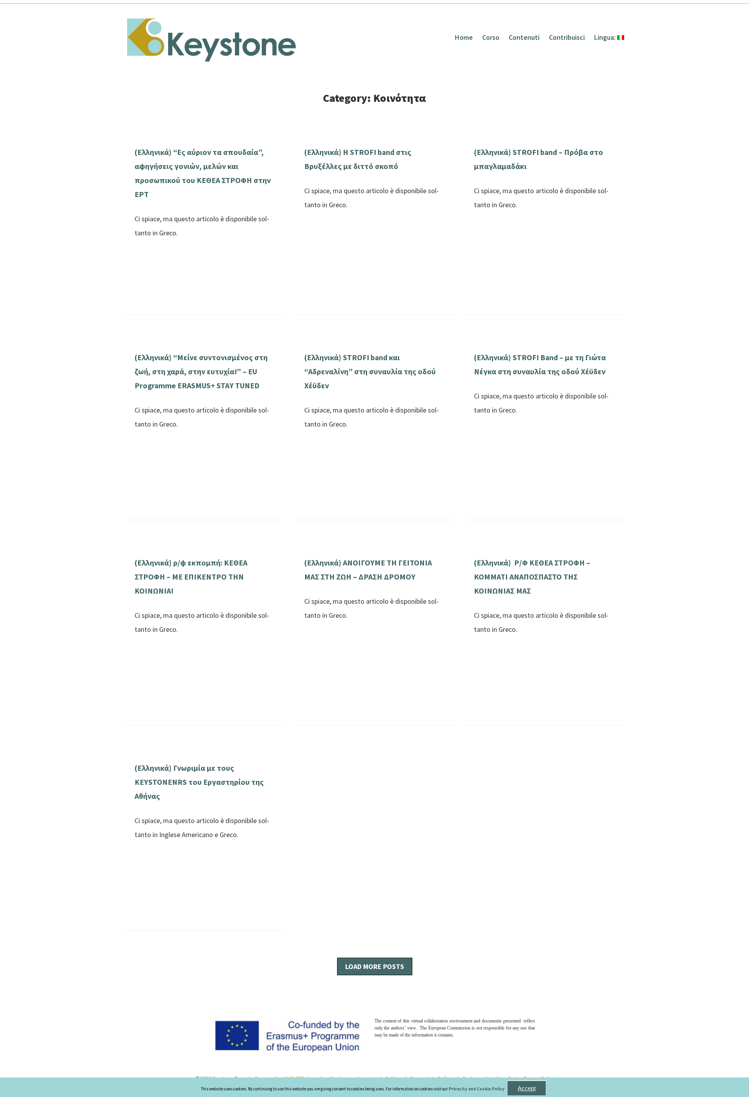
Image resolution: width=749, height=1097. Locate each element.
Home (464, 37)
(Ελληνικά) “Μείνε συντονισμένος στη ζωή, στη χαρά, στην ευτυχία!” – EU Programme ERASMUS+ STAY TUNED (201, 371)
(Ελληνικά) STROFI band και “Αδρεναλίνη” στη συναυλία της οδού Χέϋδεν (370, 371)
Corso (490, 37)
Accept (527, 1088)
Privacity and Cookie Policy (477, 1089)
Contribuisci (567, 37)
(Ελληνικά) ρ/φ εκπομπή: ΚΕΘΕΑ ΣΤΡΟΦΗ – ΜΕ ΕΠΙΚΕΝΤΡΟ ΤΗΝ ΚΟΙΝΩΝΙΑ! (191, 577)
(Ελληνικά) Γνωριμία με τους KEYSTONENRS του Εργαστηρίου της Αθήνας (199, 782)
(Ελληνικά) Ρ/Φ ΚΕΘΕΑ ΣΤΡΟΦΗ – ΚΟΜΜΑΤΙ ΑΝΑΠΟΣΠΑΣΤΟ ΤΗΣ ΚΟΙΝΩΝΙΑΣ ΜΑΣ (532, 577)
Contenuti (524, 37)
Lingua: (605, 37)
